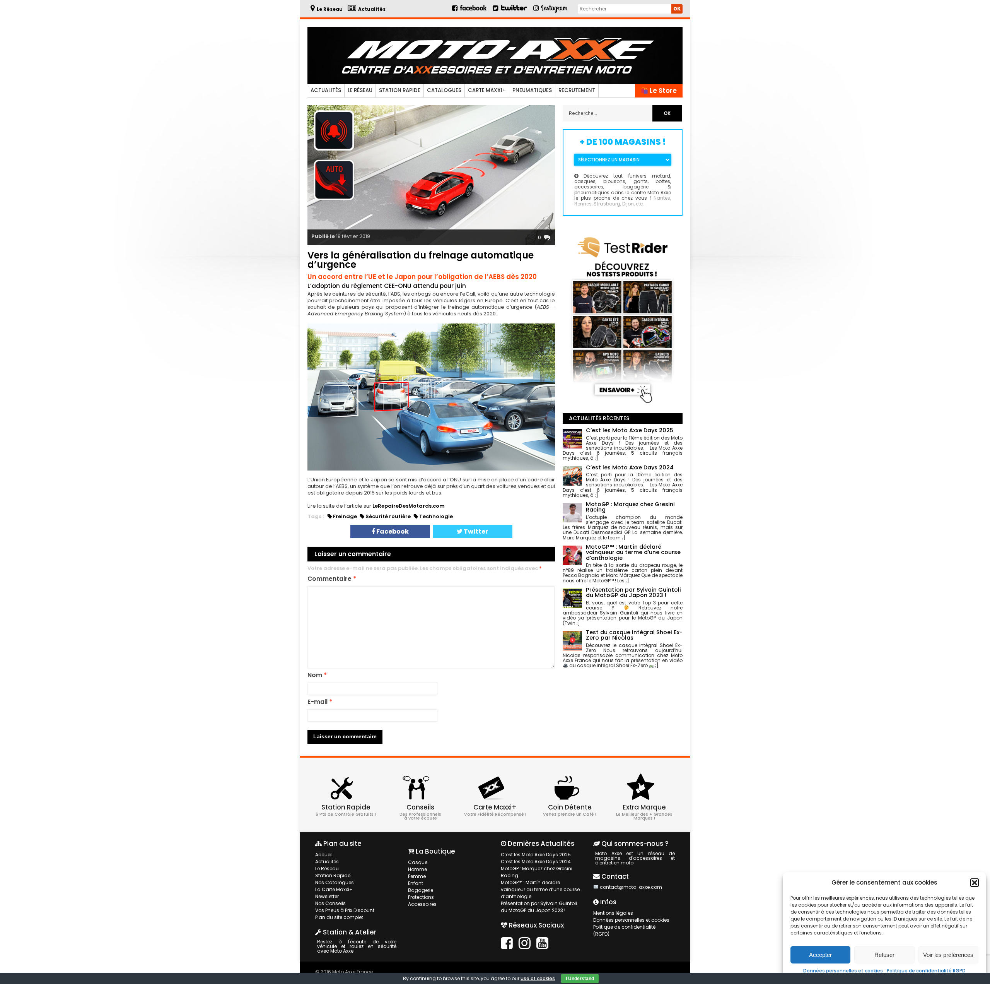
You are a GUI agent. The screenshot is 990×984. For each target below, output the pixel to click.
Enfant (415, 883)
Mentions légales (613, 913)
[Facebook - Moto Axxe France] (470, 11)
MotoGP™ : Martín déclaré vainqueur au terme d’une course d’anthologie (540, 889)
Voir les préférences (948, 954)
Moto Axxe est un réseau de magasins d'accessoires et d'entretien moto (634, 858)
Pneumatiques (532, 90)
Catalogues (444, 90)
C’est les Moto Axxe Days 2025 (536, 854)
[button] (974, 882)
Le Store (662, 90)
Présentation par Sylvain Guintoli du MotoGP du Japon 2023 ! (539, 907)
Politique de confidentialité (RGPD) (624, 930)
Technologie (436, 516)
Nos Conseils (330, 903)
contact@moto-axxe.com (631, 887)
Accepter (820, 954)
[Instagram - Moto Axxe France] (554, 12)
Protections (421, 897)
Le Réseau (360, 90)
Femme (417, 876)
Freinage (345, 516)
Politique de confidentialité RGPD (926, 970)
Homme (417, 869)
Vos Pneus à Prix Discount (344, 910)
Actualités (326, 90)
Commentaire (331, 579)
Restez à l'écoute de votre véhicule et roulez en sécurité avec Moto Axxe (356, 946)
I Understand (580, 978)
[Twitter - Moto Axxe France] (513, 11)
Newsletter (327, 896)
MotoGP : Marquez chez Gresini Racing (536, 872)
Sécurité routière (388, 516)
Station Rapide (399, 90)
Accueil (324, 854)
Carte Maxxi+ (487, 90)
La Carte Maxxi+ (334, 889)
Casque (417, 862)
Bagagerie (420, 890)
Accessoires (422, 904)
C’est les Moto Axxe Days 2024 (536, 861)
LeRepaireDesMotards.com (408, 506)
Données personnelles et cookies (843, 970)
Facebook (392, 531)
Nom (317, 675)
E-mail (319, 702)
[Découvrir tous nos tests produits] (623, 404)
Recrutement (576, 90)
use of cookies (538, 978)
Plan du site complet (339, 917)
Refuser (884, 954)
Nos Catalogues (334, 882)
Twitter (475, 531)
